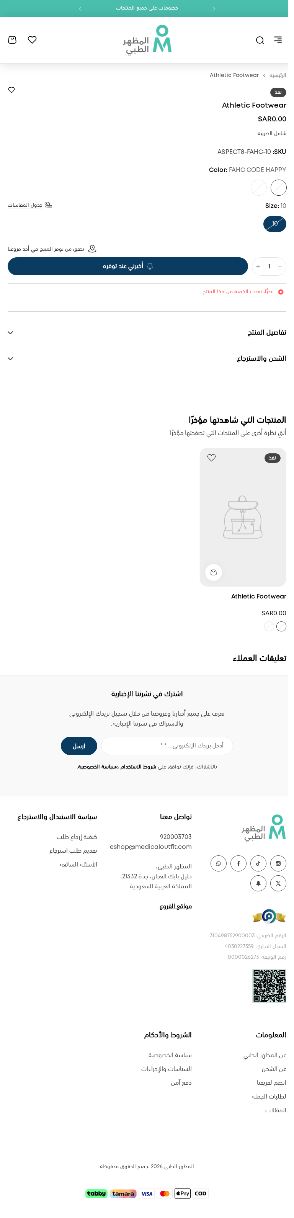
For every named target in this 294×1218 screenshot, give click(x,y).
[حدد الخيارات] (207, 572)
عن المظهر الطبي (259, 1055)
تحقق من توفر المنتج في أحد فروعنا (46, 249)
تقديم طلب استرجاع (71, 851)
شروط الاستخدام (136, 767)
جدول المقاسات (25, 205)
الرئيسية (278, 75)
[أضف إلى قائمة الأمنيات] (11, 90)
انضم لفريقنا (266, 1083)
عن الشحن (268, 1069)
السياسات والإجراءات (162, 1069)
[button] (214, 8)
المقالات (270, 1110)
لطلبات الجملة (263, 1097)
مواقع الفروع (172, 906)
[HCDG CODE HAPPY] (258, 187)
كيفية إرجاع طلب (75, 837)
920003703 (172, 837)
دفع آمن (177, 1083)
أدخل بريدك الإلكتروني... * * (189, 746)
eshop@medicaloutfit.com (147, 847)
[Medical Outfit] (147, 40)
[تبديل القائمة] (278, 39)
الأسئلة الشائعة (76, 865)
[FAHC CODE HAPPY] (278, 187)
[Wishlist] (32, 39)
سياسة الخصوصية (94, 767)
